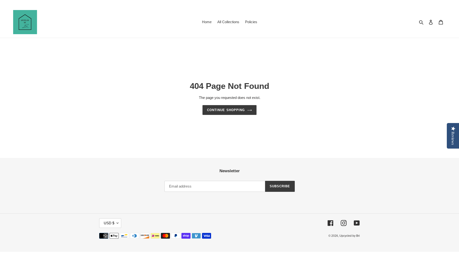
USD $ (109, 223)
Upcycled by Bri (349, 235)
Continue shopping (226, 110)
